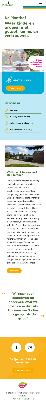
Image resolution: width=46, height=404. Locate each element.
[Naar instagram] (30, 347)
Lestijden (14, 110)
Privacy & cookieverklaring (23, 399)
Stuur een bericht (23, 370)
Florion (39, 66)
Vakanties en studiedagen (21, 123)
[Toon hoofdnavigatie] (40, 4)
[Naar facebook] (16, 347)
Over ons (14, 270)
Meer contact (15, 88)
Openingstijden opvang (20, 117)
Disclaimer (23, 396)
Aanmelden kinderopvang (21, 129)
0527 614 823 (22, 80)
